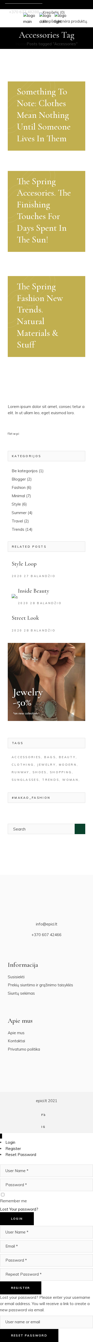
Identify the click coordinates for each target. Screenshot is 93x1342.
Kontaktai (16, 1040)
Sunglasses (25, 780)
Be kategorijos (25, 470)
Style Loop (24, 563)
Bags (50, 757)
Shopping (61, 772)
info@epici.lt (46, 924)
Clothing (23, 764)
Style (16, 504)
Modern (68, 764)
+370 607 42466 (46, 934)
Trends (18, 529)
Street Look (25, 618)
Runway (20, 772)
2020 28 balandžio (40, 603)
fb (9, 434)
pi (18, 434)
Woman (70, 780)
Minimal (18, 495)
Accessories (26, 757)
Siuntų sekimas (21, 993)
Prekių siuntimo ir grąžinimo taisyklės (40, 984)
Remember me (13, 1200)
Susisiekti (16, 976)
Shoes (40, 772)
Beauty (67, 757)
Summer (19, 512)
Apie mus (16, 1032)
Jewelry (46, 764)
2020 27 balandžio (34, 576)
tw (13, 434)
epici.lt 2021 (46, 1100)
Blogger (19, 479)
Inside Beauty (33, 590)
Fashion (19, 487)
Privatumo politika (24, 1049)
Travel (17, 521)
